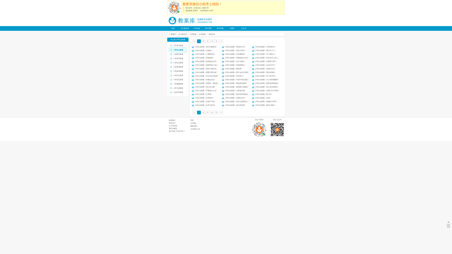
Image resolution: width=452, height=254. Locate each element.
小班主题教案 (178, 88)
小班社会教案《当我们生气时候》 (267, 90)
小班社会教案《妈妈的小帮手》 (266, 101)
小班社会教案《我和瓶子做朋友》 (237, 87)
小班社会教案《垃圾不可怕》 (205, 101)
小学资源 (196, 28)
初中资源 (208, 28)
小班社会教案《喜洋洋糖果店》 (206, 47)
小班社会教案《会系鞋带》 (204, 98)
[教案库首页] (190, 25)
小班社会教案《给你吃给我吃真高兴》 (239, 94)
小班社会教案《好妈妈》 (204, 50)
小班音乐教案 (178, 63)
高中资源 (220, 28)
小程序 (231, 28)
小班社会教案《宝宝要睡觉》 (235, 54)
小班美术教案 (178, 45)
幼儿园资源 (185, 28)
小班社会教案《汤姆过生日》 (265, 69)
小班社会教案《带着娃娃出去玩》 (237, 58)
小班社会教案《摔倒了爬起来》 (206, 69)
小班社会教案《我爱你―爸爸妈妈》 (208, 83)
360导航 (193, 123)
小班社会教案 (178, 50)
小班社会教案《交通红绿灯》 (235, 98)
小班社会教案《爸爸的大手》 (235, 47)
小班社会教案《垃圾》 (263, 98)
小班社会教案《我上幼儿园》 (205, 87)
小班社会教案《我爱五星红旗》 (206, 72)
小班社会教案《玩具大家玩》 (235, 50)
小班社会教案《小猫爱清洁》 (205, 54)
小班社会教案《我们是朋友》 (265, 72)
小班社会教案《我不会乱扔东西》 (237, 72)
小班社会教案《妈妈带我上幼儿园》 (208, 65)
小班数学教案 (178, 54)
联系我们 (172, 120)
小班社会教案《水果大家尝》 (205, 105)
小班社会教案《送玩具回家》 (235, 105)
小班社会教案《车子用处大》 (265, 54)
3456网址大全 (195, 129)
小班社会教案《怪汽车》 (264, 94)
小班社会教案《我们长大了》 (265, 50)
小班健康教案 (178, 84)
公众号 (243, 28)
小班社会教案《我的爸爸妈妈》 (236, 83)
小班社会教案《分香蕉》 (204, 94)
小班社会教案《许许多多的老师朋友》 (209, 76)
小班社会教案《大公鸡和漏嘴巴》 (267, 80)
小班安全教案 (178, 75)
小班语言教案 (178, 80)
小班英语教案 (178, 67)
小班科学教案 (178, 92)
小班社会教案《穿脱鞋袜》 (204, 58)
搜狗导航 (193, 126)
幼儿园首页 (183, 34)
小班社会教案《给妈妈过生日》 (206, 61)
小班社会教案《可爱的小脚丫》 (266, 61)
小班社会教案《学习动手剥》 (265, 76)
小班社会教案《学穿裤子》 (234, 76)
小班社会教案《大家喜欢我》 (235, 90)
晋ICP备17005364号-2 (176, 131)
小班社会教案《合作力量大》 (235, 61)
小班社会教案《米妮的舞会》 (235, 65)
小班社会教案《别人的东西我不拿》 (268, 87)
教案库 (173, 34)
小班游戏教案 (178, 71)
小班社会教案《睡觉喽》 (234, 69)
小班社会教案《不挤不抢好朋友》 (237, 80)
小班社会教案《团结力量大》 (265, 105)
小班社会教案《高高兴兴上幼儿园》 (268, 58)
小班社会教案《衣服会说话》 (205, 80)
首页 (173, 28)
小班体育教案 (178, 58)
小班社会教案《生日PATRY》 (265, 65)
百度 (192, 120)
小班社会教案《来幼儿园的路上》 (237, 101)
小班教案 (193, 34)
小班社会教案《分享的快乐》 (265, 47)
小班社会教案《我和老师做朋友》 (267, 83)
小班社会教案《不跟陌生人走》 (206, 90)
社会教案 (202, 34)
